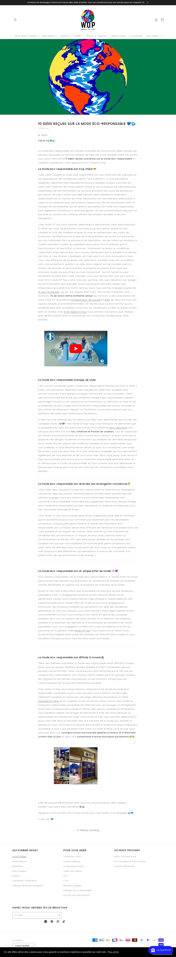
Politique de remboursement (27, 885)
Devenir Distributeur (124, 866)
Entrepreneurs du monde (86, 299)
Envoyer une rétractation (76, 895)
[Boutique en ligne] (88, 479)
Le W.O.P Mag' (19, 856)
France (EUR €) (22, 945)
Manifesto (17, 866)
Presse (16, 876)
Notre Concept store (125, 856)
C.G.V (66, 880)
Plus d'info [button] (113, 952)
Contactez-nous (72, 856)
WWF (107, 299)
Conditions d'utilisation (24, 880)
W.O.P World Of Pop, (75, 311)
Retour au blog (89, 830)
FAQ (65, 876)
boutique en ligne (48, 701)
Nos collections (118, 427)
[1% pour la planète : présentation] (75, 367)
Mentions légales (72, 885)
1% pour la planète (49, 292)
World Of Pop (82, 630)
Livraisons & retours (73, 866)
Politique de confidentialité (77, 890)
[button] (15, 20)
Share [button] (44, 135)
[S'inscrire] (59, 915)
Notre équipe (19, 871)
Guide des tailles (72, 871)
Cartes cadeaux (72, 861)
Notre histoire (19, 861)
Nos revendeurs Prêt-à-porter (130, 861)
